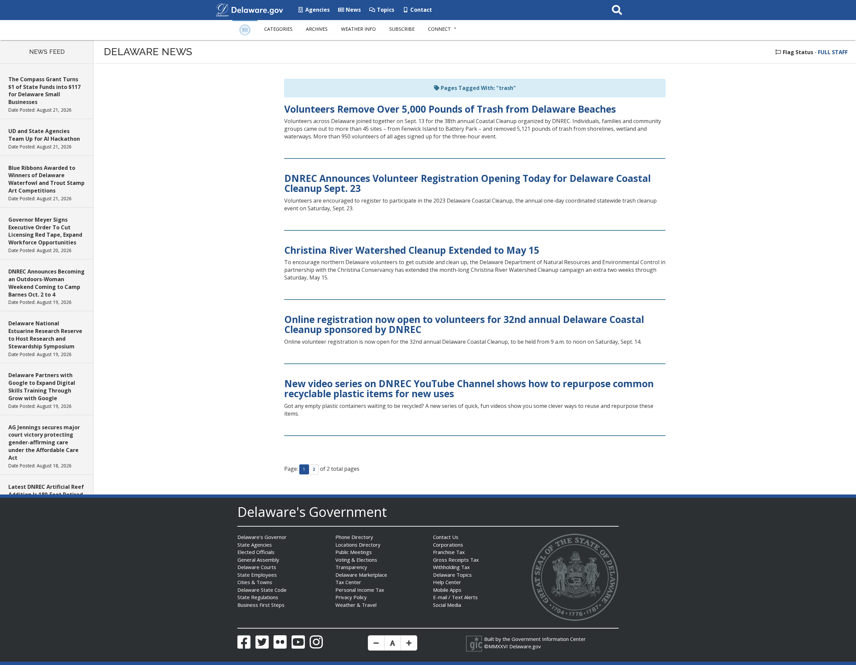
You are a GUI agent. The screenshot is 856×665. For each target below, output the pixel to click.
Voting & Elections (356, 559)
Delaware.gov (525, 646)
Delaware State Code (262, 589)
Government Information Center (549, 639)
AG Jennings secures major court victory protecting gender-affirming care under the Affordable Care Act (44, 442)
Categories (278, 29)
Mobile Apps (447, 589)
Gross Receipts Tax (456, 559)
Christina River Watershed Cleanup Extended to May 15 (411, 250)
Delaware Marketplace (361, 574)
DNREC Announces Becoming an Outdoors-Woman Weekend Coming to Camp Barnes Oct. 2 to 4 (46, 283)
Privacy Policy (351, 597)
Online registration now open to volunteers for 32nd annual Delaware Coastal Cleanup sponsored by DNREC (464, 324)
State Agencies (254, 544)
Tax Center (348, 582)
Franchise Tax (449, 552)
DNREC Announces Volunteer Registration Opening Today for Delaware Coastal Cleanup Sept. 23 (467, 183)
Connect (439, 29)
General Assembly (258, 559)
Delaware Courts (256, 567)
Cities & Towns (254, 582)
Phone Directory (354, 537)
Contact (420, 9)
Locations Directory (358, 544)
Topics (385, 9)
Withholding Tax (451, 567)
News (352, 9)
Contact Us (445, 537)
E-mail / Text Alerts (455, 597)
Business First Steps (261, 604)
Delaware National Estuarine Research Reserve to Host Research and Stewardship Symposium (45, 335)
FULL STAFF (833, 52)
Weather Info (358, 29)
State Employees (257, 574)
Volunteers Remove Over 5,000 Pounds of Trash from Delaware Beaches (450, 109)
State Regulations (257, 597)
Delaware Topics (452, 574)
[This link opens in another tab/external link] (222, 9)
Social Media (447, 604)
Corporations (448, 544)
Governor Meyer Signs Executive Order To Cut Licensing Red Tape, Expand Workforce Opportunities (45, 231)
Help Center (447, 582)
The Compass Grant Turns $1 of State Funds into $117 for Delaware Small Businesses (44, 91)
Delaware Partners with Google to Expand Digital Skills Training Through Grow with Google (41, 386)
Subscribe (402, 29)
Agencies (317, 9)
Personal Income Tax (359, 589)
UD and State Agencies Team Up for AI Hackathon (44, 134)
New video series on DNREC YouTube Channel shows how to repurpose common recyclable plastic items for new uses (469, 388)
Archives (317, 29)
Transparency (351, 567)
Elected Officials (256, 552)
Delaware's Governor (262, 537)
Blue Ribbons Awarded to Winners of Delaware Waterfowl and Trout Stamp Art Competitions (46, 179)
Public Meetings (353, 552)
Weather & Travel (356, 604)
